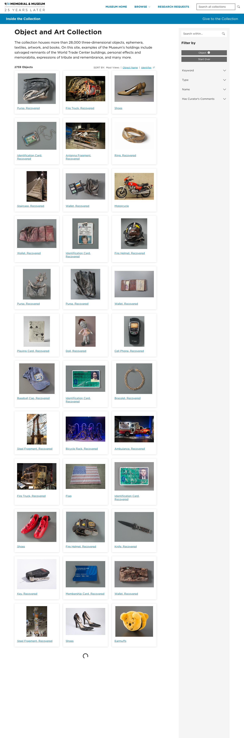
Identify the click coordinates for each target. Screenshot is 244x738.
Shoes (118, 108)
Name (186, 89)
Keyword (188, 70)
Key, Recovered (27, 593)
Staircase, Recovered (30, 206)
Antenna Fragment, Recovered (78, 157)
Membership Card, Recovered (85, 593)
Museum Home (116, 6)
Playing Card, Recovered (33, 351)
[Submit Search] (238, 7)
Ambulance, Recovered (130, 448)
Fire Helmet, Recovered (130, 253)
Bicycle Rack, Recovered (82, 448)
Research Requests (173, 6)
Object (203, 52)
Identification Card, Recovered (29, 157)
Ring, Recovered (125, 155)
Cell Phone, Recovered (129, 351)
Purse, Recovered (28, 108)
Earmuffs (120, 641)
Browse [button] (140, 6)
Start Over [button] (204, 59)
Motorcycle (122, 206)
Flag (69, 496)
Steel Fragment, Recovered (34, 448)
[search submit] (223, 34)
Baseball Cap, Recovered (33, 398)
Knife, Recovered (126, 546)
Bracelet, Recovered (128, 398)
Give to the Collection (220, 19)
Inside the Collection (23, 19)
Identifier (146, 67)
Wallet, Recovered (77, 206)
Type (185, 79)
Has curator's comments (198, 98)
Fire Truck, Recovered (80, 108)
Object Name (130, 67)
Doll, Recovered (76, 351)
